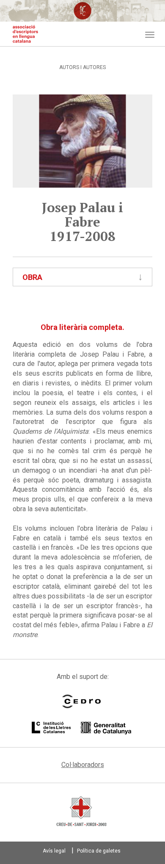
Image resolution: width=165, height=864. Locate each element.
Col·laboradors (82, 765)
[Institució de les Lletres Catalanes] (81, 728)
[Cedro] (81, 701)
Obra (32, 277)
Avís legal (54, 851)
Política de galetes (99, 851)
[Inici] (25, 34)
